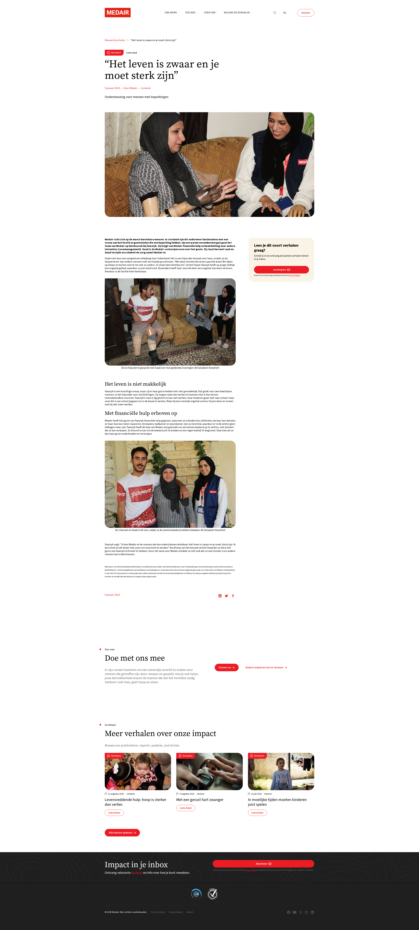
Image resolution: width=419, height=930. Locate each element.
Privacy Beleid (251, 870)
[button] (172, 13)
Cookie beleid (175, 912)
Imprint (189, 912)
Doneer (305, 13)
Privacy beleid (158, 912)
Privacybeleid (294, 275)
